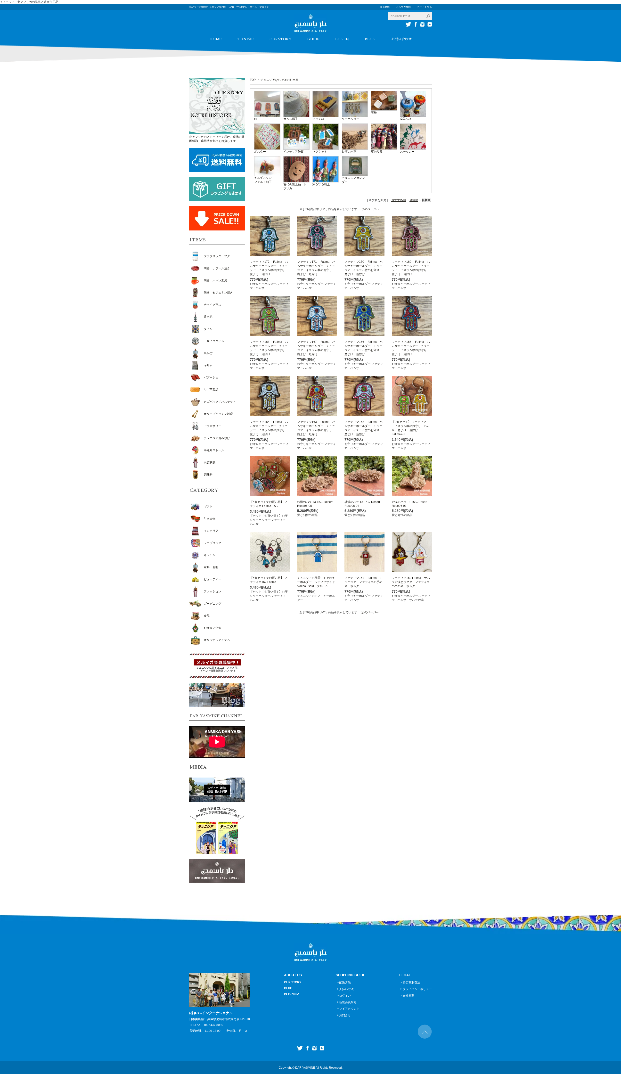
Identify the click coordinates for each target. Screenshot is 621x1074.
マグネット (319, 151)
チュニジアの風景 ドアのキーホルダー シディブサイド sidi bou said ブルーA (317, 582)
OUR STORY (292, 982)
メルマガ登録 (403, 7)
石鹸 (374, 112)
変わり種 (377, 151)
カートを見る (424, 7)
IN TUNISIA (291, 994)
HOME (215, 39)
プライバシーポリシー (417, 989)
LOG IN (342, 39)
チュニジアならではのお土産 (279, 80)
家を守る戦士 (321, 184)
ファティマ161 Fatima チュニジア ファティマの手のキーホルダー (363, 582)
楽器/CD (405, 119)
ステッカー (407, 151)
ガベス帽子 (290, 119)
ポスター (260, 151)
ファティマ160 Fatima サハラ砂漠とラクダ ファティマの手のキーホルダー (411, 582)
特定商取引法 (411, 982)
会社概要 (408, 995)
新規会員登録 (348, 1002)
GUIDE (313, 39)
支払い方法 (346, 989)
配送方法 (345, 982)
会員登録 (385, 7)
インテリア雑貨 (293, 151)
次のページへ (370, 209)
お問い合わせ (401, 39)
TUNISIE (245, 39)
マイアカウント (349, 1008)
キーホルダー (350, 119)
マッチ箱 (318, 119)
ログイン (345, 995)
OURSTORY (281, 39)
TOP (253, 80)
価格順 (413, 200)
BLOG (370, 39)
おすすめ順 (398, 200)
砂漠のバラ (349, 151)
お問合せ (345, 1015)
